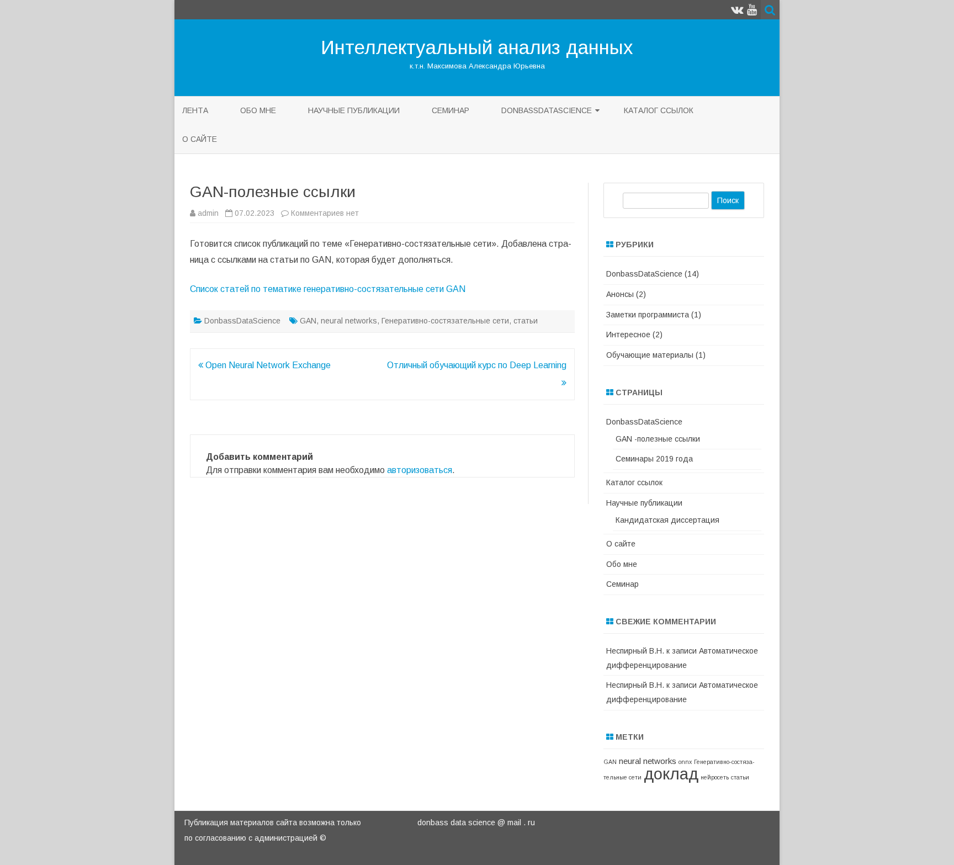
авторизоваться (419, 470)
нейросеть (715, 777)
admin (208, 213)
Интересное (628, 334)
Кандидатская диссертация (667, 520)
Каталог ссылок (658, 110)
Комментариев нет (325, 213)
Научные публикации (354, 110)
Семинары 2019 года (654, 458)
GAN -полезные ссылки (658, 438)
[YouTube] (752, 9)
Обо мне (258, 110)
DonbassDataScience (546, 110)
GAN (308, 320)
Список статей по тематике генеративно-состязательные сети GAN (327, 289)
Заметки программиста (647, 314)
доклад (671, 774)
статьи (525, 320)
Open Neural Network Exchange (267, 365)
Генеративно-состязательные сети (445, 320)
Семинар (450, 110)
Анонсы (620, 294)
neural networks (349, 320)
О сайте (199, 139)
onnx (685, 761)
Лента (195, 110)
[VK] (737, 9)
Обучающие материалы (649, 355)
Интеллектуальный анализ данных (477, 47)
